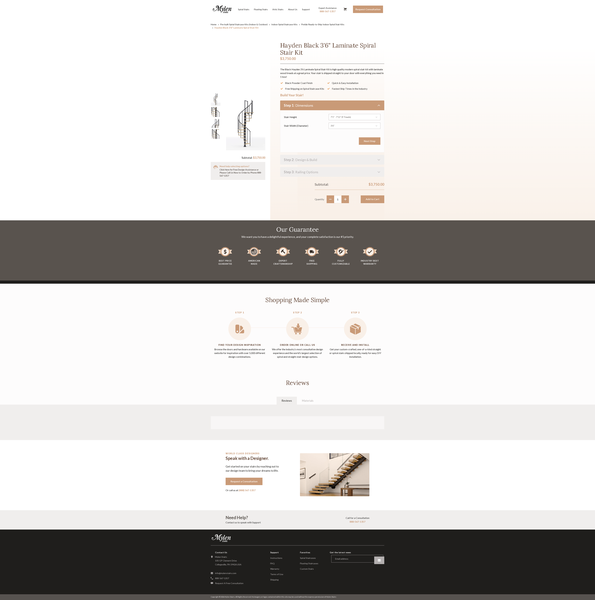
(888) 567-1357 (247, 490)
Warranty (274, 569)
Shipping (274, 579)
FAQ (272, 563)
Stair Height (290, 117)
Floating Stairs (261, 9)
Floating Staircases (309, 563)
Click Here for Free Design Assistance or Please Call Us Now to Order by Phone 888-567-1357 (241, 172)
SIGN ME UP (379, 560)
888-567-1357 (357, 521)
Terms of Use (276, 574)
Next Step (369, 141)
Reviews (287, 400)
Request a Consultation (244, 481)
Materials (307, 400)
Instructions (276, 558)
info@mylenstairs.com (225, 573)
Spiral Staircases (308, 558)
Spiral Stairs (243, 9)
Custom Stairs (307, 569)
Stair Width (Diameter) (296, 125)
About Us (292, 9)
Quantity (319, 199)
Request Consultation (368, 9)
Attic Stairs (277, 9)
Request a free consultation (229, 583)
